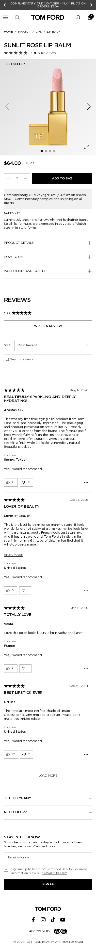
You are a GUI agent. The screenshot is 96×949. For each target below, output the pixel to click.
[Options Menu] (86, 483)
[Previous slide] (4, 5)
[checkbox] (48, 871)
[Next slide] (91, 5)
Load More (47, 775)
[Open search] (17, 17)
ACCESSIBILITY (39, 931)
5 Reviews (47, 53)
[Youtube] (63, 920)
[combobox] (53, 345)
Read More (13, 555)
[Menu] (6, 17)
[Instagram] (43, 920)
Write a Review (48, 326)
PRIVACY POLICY (54, 873)
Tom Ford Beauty (39, 941)
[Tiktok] (53, 920)
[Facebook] (33, 920)
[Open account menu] (78, 17)
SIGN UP (48, 884)
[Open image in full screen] (87, 147)
